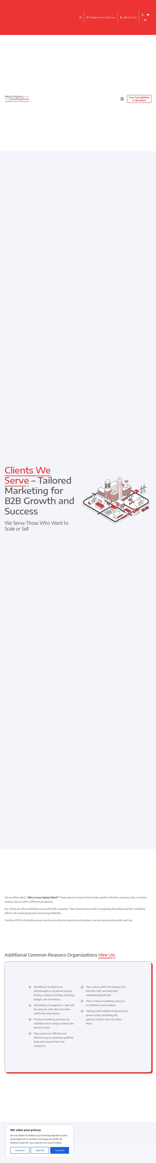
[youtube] (148, 15)
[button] (81, 17)
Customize (20, 1150)
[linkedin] (145, 20)
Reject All (40, 1150)
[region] (39, 1141)
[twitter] (143, 15)
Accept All (59, 1150)
